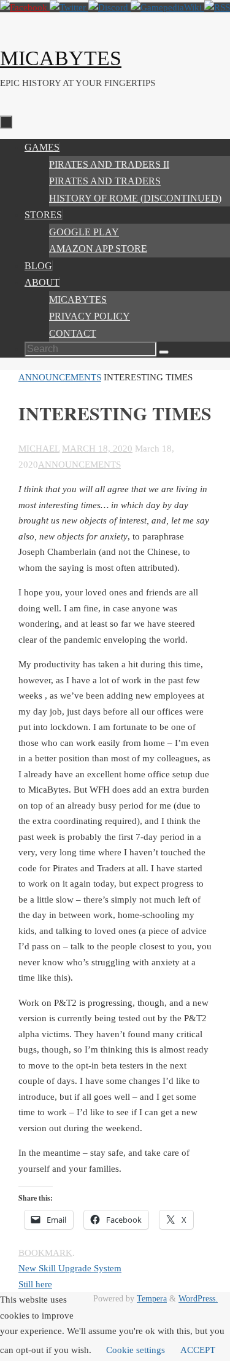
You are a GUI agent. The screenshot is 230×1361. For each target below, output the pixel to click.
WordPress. (198, 1298)
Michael (38, 448)
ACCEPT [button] (197, 1350)
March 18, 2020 (97, 448)
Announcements (59, 377)
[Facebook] (25, 7)
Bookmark (45, 1253)
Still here (35, 1284)
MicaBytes (60, 58)
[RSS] (217, 7)
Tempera (152, 1298)
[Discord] (109, 7)
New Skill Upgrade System (69, 1268)
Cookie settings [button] (135, 1350)
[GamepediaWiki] (167, 7)
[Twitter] (69, 7)
